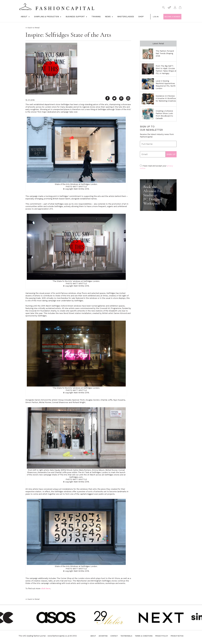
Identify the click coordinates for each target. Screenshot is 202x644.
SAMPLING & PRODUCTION (46, 16)
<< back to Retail (32, 28)
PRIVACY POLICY (161, 636)
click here (45, 588)
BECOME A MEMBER (172, 17)
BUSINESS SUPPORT (75, 16)
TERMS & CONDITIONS (144, 636)
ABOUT (93, 636)
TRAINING (96, 16)
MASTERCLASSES (125, 16)
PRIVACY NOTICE (177, 636)
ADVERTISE (103, 636)
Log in (155, 17)
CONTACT (114, 636)
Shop (141, 16)
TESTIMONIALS (126, 636)
